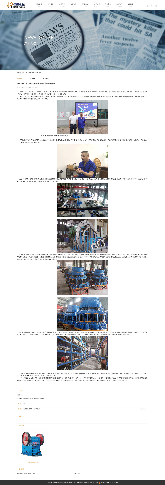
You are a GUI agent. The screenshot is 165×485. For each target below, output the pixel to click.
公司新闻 (38, 72)
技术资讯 (46, 78)
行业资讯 (33, 78)
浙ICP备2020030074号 (80, 482)
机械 (19, 395)
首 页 (27, 72)
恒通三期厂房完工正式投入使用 (31, 409)
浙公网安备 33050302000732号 (109, 482)
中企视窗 (95, 482)
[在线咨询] (152, 5)
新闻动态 (32, 72)
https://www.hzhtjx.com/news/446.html (33, 398)
